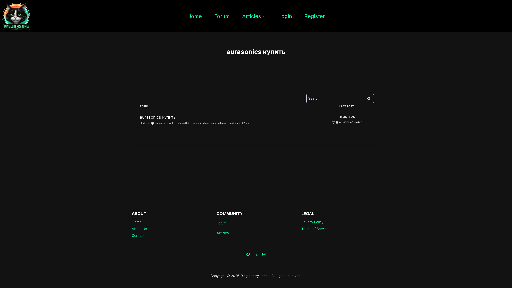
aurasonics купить (158, 117)
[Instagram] (263, 254)
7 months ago (346, 116)
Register (314, 16)
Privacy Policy (312, 222)
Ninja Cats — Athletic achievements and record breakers (208, 123)
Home (194, 16)
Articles (223, 233)
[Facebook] (248, 254)
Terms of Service (314, 229)
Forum (222, 16)
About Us (139, 229)
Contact (138, 236)
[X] (256, 254)
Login (285, 16)
